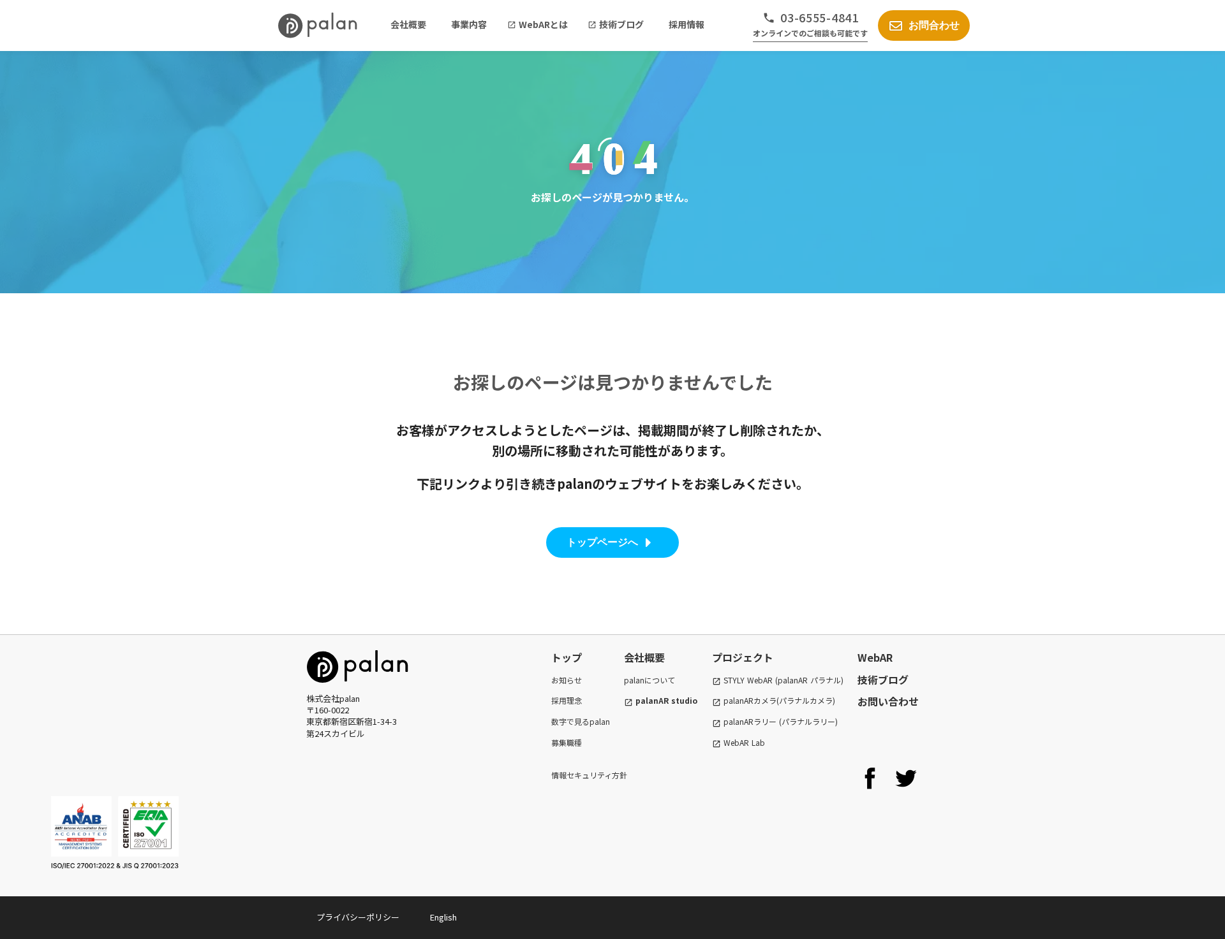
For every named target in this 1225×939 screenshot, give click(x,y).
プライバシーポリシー (357, 917)
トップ (566, 657)
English (443, 917)
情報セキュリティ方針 (589, 775)
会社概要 (644, 657)
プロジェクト (742, 657)
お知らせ (566, 680)
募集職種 (566, 743)
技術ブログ (883, 680)
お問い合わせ (888, 701)
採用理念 (566, 700)
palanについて (649, 679)
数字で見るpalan (580, 722)
